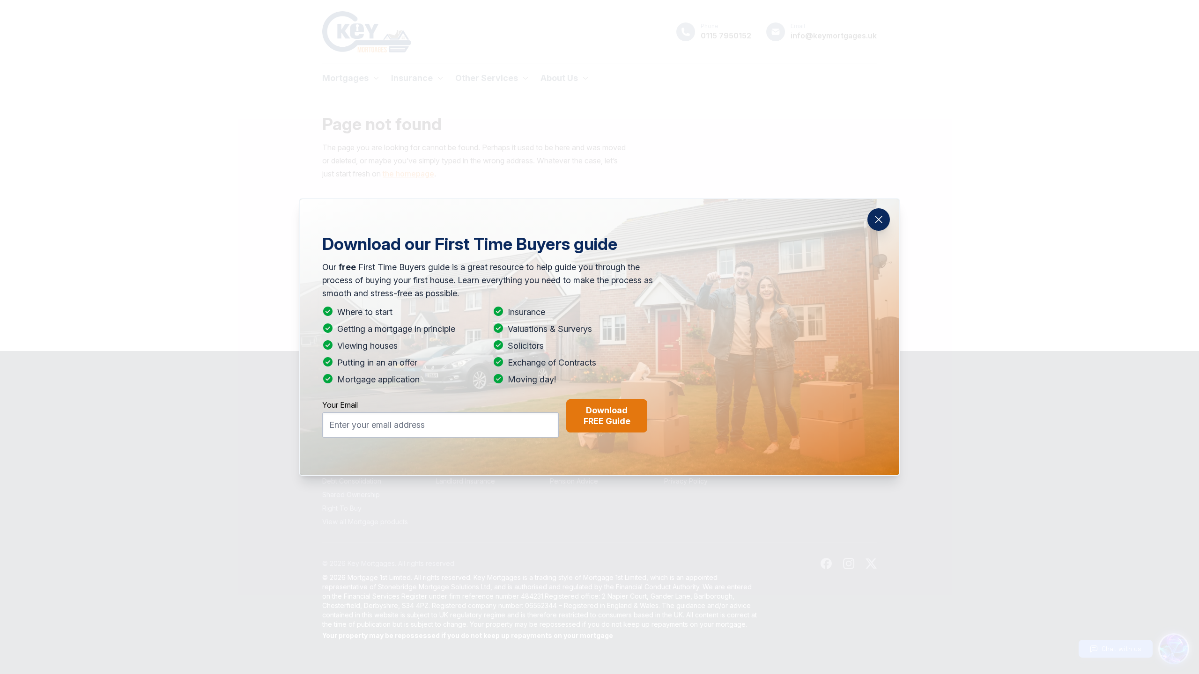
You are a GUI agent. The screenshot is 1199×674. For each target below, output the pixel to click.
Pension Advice (574, 481)
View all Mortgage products (365, 522)
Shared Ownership (351, 494)
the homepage (408, 173)
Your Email (340, 405)
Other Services (486, 78)
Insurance (412, 78)
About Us (559, 78)
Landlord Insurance (465, 481)
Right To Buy (342, 508)
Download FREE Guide (607, 415)
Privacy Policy (686, 481)
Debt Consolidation (351, 481)
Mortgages (345, 78)
